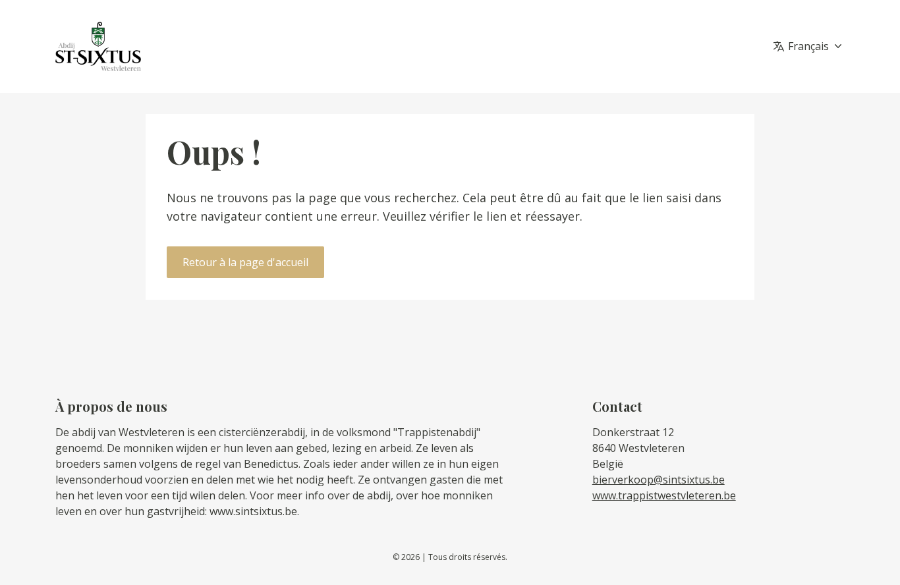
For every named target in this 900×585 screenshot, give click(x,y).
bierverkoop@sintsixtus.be (658, 479)
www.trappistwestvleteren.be (664, 495)
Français (808, 46)
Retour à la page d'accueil (245, 262)
